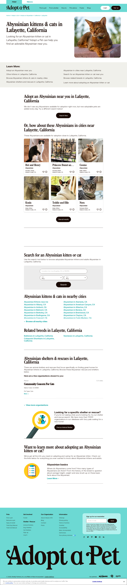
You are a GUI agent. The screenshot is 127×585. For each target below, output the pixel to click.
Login (105, 8)
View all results (63, 219)
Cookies (61, 525)
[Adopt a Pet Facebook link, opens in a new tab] (84, 537)
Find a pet (9, 518)
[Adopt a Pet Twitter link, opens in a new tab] (88, 537)
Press (42, 525)
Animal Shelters (28, 525)
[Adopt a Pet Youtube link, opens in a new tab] (96, 537)
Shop (89, 8)
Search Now (63, 115)
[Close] (124, 582)
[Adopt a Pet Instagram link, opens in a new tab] (100, 537)
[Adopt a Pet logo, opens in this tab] (63, 559)
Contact (43, 523)
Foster (82, 8)
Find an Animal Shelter (64, 427)
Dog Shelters (27, 527)
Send (112, 521)
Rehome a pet (10, 520)
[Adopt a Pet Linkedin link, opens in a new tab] (103, 537)
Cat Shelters (27, 530)
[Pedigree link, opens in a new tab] (112, 576)
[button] (43, 172)
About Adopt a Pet (46, 518)
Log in (25, 535)
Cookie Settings (49, 576)
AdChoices (62, 533)
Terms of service (64, 523)
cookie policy (9, 583)
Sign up (116, 8)
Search (63, 284)
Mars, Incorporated (65, 530)
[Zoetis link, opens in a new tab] (118, 576)
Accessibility (63, 528)
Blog (42, 520)
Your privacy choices (65, 535)
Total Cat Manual (11, 528)
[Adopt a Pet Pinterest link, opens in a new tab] (92, 537)
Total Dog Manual (11, 525)
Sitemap (61, 518)
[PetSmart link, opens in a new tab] (103, 576)
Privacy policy (63, 520)
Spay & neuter (10, 523)
